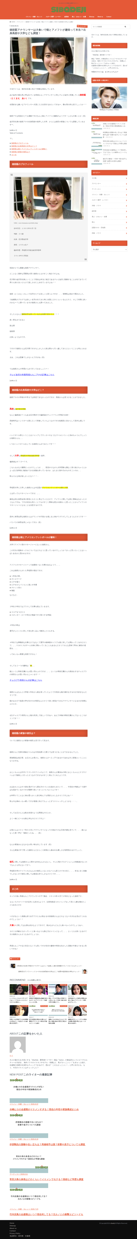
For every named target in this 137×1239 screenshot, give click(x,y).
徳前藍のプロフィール (19, 143)
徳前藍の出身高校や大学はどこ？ (24, 146)
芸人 (93, 222)
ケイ (11, 1056)
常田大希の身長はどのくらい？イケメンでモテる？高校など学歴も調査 (115, 143)
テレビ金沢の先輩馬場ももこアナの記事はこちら (32, 375)
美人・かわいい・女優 (79, 16)
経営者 (66, 16)
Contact (108, 16)
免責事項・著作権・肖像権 (20, 1236)
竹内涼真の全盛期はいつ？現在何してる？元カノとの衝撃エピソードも (115, 152)
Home (12, 1223)
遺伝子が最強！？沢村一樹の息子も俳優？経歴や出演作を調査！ (115, 161)
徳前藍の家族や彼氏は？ (20, 152)
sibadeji (112, 1223)
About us (100, 16)
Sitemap (91, 16)
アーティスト (96, 189)
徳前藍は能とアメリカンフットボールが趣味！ (29, 149)
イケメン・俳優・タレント (34, 16)
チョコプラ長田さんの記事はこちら (26, 680)
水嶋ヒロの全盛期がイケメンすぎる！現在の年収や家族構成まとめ (114, 126)
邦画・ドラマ (96, 233)
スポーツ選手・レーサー (53, 16)
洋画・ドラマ (96, 205)
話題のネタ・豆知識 (98, 227)
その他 (94, 178)
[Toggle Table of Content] (11, 139)
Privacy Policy (15, 1233)
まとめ (13, 155)
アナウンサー (15, 958)
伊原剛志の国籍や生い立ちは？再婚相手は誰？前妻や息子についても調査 (115, 135)
